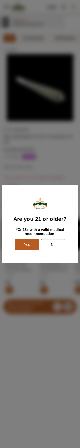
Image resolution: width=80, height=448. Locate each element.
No (53, 245)
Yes (27, 245)
